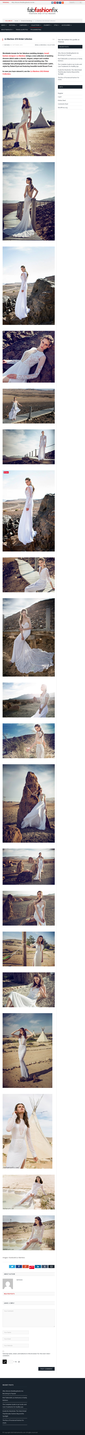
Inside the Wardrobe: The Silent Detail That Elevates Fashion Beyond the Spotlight (70, 72)
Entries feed (62, 100)
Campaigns (23, 25)
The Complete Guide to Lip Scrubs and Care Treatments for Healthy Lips (70, 65)
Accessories (66, 25)
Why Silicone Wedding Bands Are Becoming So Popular (24, 2)
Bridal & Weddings (40, 45)
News (3, 25)
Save (32, 1267)
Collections (35, 25)
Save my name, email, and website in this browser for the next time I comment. (26, 1355)
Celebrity (47, 25)
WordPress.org (62, 107)
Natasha (7, 45)
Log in (60, 97)
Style (56, 25)
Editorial (12, 25)
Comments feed (63, 104)
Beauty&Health (6, 30)
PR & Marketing (36, 30)
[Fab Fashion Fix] (42, 10)
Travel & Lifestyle (22, 30)
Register (60, 93)
